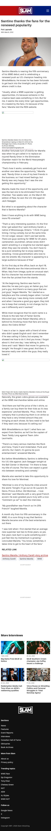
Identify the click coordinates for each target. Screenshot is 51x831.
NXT (3, 788)
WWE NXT (5, 799)
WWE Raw (5, 774)
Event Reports (7, 733)
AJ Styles (5, 795)
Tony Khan (5, 781)
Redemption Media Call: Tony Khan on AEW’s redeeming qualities (11, 688)
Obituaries (5, 744)
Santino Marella (26, 559)
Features (5, 729)
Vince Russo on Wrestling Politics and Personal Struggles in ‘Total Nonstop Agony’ (38, 689)
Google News (6, 810)
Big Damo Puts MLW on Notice (11, 660)
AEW (3, 792)
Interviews (5, 736)
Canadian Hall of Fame (11, 740)
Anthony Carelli (9, 559)
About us (5, 759)
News (3, 726)
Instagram (5, 818)
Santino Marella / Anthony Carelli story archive (25, 555)
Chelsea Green (7, 785)
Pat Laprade (6, 30)
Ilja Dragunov (6, 777)
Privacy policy (7, 762)
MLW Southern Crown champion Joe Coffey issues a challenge (36, 661)
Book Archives (7, 747)
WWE (39, 559)
